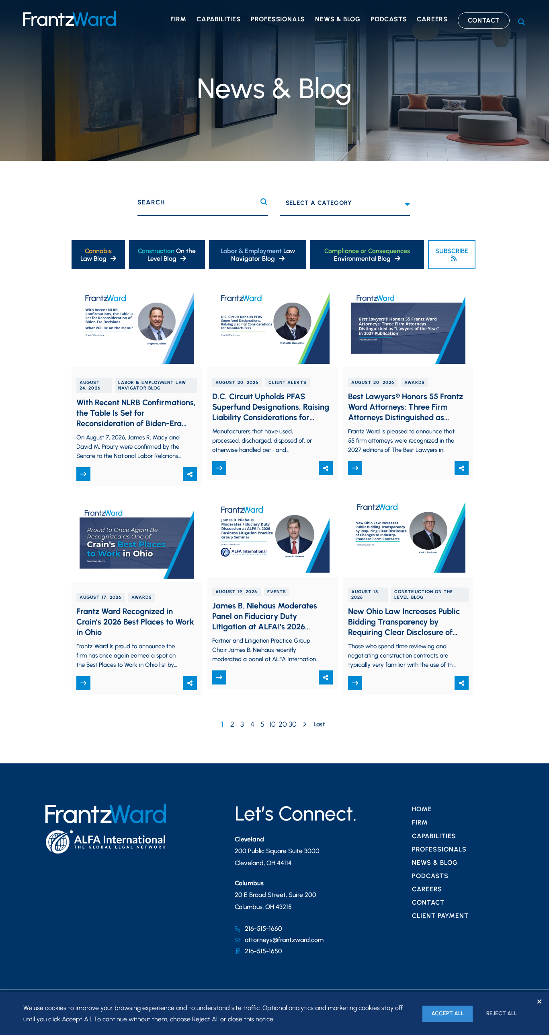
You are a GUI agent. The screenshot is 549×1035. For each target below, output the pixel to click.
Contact (484, 20)
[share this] (190, 474)
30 (293, 724)
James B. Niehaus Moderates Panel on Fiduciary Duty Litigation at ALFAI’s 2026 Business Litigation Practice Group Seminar (264, 626)
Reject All (501, 1013)
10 (272, 724)
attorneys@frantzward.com (284, 940)
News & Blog (338, 19)
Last (319, 724)
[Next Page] (304, 725)
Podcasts (389, 19)
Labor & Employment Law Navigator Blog (152, 385)
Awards (414, 382)
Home (422, 809)
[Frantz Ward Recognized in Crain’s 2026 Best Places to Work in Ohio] (137, 540)
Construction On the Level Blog (423, 594)
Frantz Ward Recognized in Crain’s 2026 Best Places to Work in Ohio (135, 621)
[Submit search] (264, 202)
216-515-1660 (263, 928)
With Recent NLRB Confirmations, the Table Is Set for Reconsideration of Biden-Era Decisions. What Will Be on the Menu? (136, 423)
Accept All (447, 1013)
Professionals (278, 19)
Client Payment (440, 916)
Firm (178, 19)
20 (283, 724)
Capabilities (219, 19)
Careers (432, 19)
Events (277, 591)
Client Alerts (287, 382)
